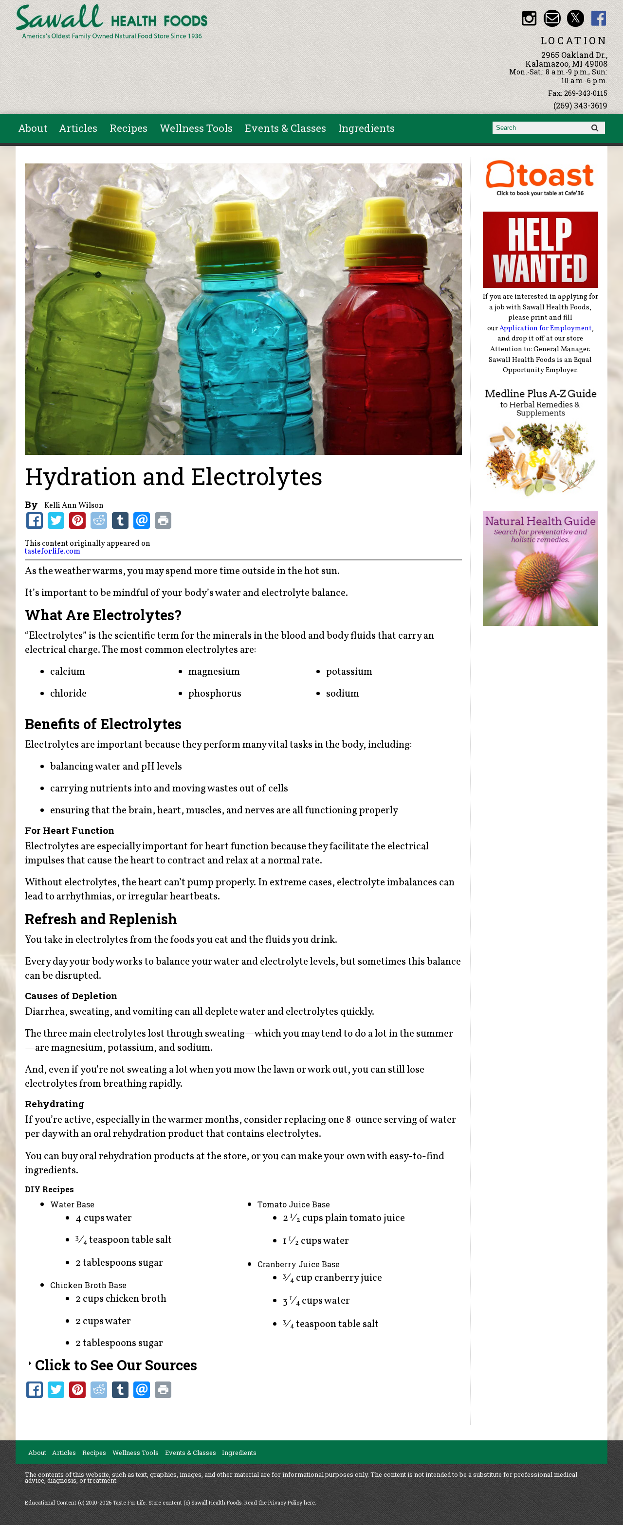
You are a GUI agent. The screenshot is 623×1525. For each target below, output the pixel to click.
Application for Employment (545, 328)
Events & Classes (285, 128)
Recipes (128, 128)
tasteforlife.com (52, 551)
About (32, 128)
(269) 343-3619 (580, 105)
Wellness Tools (196, 128)
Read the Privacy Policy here (279, 1502)
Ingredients (366, 128)
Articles (78, 128)
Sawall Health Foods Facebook (598, 18)
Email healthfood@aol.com (552, 18)
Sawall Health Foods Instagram (528, 18)
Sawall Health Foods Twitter (575, 18)
